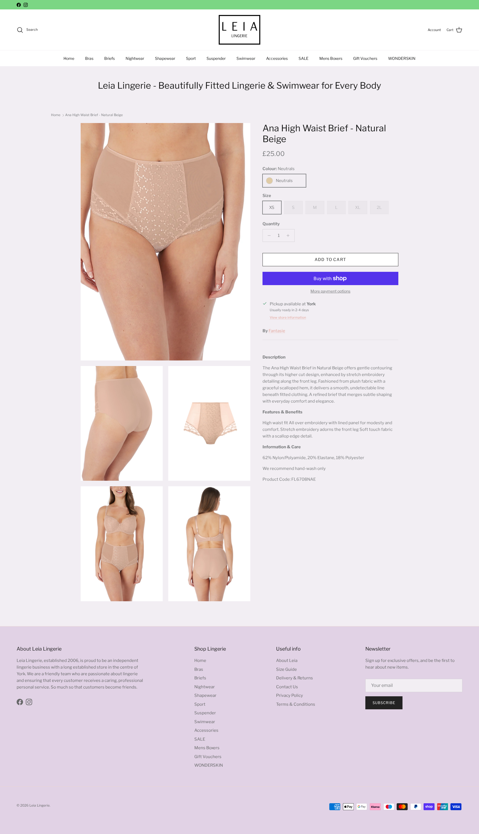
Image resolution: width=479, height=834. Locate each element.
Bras (89, 58)
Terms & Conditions (295, 704)
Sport (191, 58)
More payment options (330, 291)
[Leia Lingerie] (239, 30)
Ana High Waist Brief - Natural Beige (94, 115)
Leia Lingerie (39, 805)
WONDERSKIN (402, 58)
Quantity (271, 223)
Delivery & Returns (294, 678)
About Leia (286, 660)
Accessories (277, 58)
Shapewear (165, 58)
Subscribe (384, 702)
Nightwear (135, 58)
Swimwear (245, 58)
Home (68, 58)
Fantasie (277, 330)
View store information (288, 317)
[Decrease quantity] (267, 235)
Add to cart (330, 259)
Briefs (109, 58)
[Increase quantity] (289, 235)
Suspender (216, 58)
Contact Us (287, 686)
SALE (304, 58)
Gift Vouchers (365, 58)
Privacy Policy (289, 695)
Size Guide (286, 669)
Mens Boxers (330, 58)
